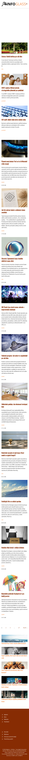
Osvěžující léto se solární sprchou (11, 501)
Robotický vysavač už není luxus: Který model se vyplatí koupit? (12, 454)
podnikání (3, 101)
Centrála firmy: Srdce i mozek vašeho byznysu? (13, 643)
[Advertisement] (14, 23)
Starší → (25, 628)
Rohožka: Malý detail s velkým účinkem (12, 547)
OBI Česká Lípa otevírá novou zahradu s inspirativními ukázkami (12, 308)
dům (2, 69)
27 (19, 628)
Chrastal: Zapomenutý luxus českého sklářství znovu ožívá (12, 259)
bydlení (2, 182)
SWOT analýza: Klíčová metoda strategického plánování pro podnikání (12, 89)
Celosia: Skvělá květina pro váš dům (11, 56)
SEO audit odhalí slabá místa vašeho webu (13, 119)
